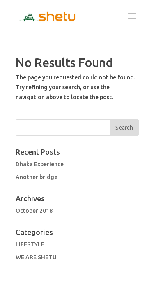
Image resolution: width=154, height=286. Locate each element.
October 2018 (34, 210)
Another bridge (36, 177)
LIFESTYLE (30, 244)
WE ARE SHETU (36, 257)
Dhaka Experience (40, 164)
